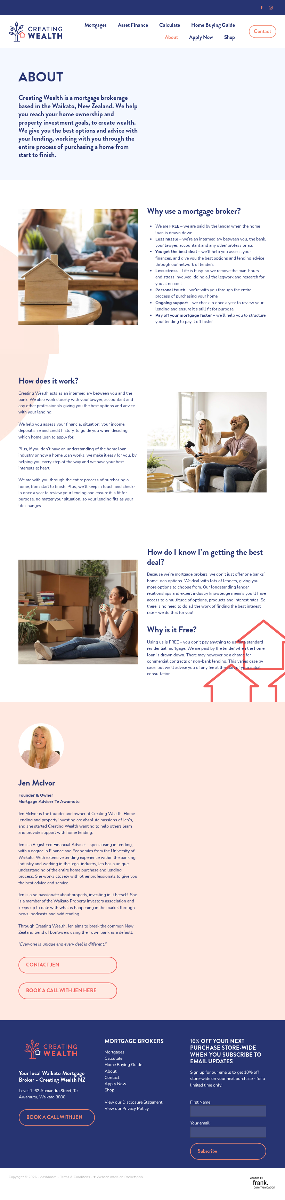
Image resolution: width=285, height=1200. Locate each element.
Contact (262, 31)
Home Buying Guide (213, 25)
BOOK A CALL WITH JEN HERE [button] (61, 990)
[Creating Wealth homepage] (35, 31)
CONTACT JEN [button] (42, 965)
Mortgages (95, 25)
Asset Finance (133, 25)
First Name (200, 1102)
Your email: (200, 1123)
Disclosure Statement (142, 1102)
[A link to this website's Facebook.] (262, 8)
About (171, 37)
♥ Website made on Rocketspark (118, 1177)
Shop (229, 37)
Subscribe (207, 1151)
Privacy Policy (135, 1108)
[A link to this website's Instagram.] (271, 8)
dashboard (48, 1177)
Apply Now (201, 37)
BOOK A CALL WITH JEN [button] (54, 1117)
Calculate (169, 25)
